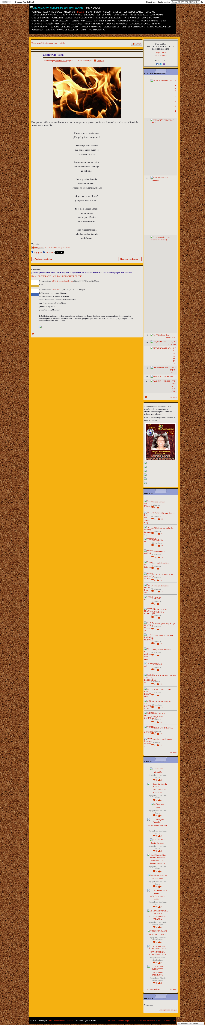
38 (162, 707)
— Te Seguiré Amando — (157, 826)
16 (162, 591)
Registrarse (151, 2)
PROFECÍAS (156, 664)
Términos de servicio (166, 1020)
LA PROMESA (170, 336)
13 (155, 545)
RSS (33, 334)
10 (161, 643)
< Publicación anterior (42, 258)
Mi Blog (63, 43)
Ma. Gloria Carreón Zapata (159, 923)
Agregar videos (153, 989)
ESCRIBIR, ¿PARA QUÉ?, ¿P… (164, 623)
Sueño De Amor (157, 843)
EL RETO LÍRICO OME (161, 689)
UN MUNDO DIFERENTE (157, 973)
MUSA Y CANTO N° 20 (161, 701)
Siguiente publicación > (130, 258)
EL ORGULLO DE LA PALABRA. (158, 917)
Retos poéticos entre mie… (162, 649)
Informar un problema (126, 1020)
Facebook (50, 252)
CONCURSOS (157, 539)
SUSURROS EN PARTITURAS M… (163, 676)
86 (155, 519)
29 (162, 545)
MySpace (38, 252)
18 (162, 557)
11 (161, 629)
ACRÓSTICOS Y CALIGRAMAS (158, 715)
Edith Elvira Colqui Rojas (62, 280)
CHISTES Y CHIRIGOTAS (162, 727)
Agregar (138, 44)
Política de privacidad (146, 1020)
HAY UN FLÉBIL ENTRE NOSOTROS (157, 953)
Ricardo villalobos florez (159, 938)
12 (161, 684)
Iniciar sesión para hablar (188, 1023)
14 (155, 533)
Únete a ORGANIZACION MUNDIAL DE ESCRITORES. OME (56, 276)
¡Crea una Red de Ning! (24, 2)
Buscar (202, 2)
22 (162, 519)
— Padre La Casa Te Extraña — (157, 791)
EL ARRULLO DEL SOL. (175, 98)
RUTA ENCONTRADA (174, 356)
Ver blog (100, 60)
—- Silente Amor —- (157, 878)
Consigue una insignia (168, 1009)
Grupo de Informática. (160, 562)
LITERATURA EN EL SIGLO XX (163, 636)
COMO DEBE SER (172, 370)
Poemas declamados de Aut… (163, 574)
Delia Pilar (56, 289)
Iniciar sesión (164, 2)
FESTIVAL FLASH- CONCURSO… (159, 610)
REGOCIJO (168, 376)
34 (155, 557)
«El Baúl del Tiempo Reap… (163, 513)
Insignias (111, 1020)
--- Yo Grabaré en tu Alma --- (158, 897)
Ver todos (173, 397)
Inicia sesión (161, 55)
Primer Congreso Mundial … (163, 739)
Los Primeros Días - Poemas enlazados (157, 862)
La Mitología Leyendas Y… (162, 527)
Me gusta (39, 247)
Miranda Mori (61, 60)
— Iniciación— (157, 772)
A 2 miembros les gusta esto (57, 247)
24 (161, 695)
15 (162, 617)
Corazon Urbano (158, 501)
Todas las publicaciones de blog (44, 43)
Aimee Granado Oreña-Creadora (60, 1020)
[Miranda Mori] (35, 61)
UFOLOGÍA (156, 597)
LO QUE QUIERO (172, 343)
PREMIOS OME (158, 551)
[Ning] (6, 2)
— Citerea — (157, 807)
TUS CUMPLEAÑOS (157, 934)
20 (161, 722)
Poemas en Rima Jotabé (160, 585)
